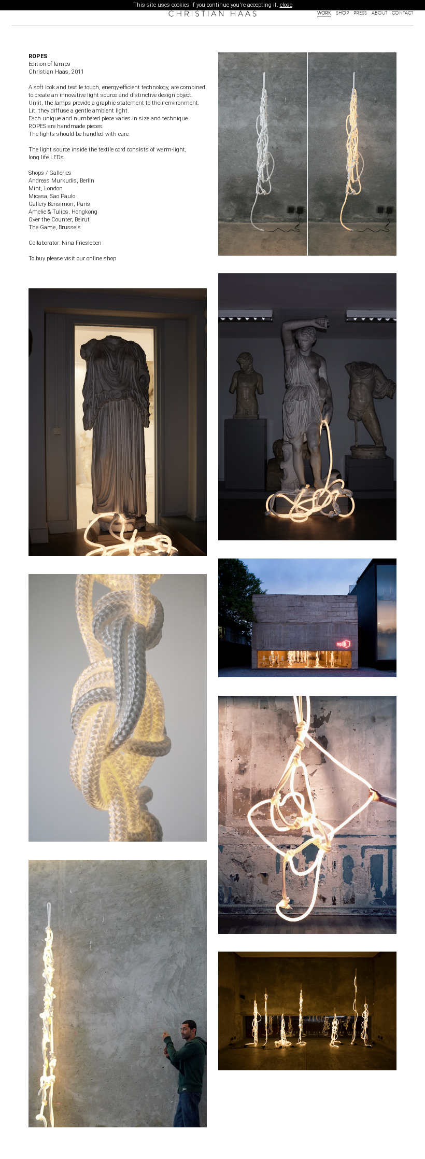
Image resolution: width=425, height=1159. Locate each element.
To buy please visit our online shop (72, 258)
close (286, 5)
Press (360, 13)
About (379, 13)
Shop (342, 13)
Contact (402, 13)
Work (324, 13)
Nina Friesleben (81, 243)
